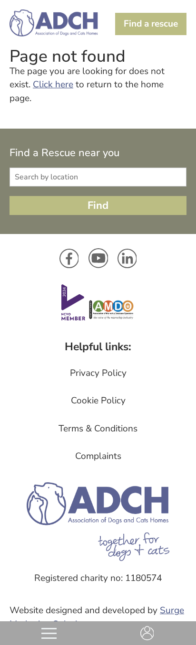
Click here (53, 84)
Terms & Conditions (98, 428)
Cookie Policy (98, 400)
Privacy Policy (98, 373)
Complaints (98, 456)
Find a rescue (151, 24)
